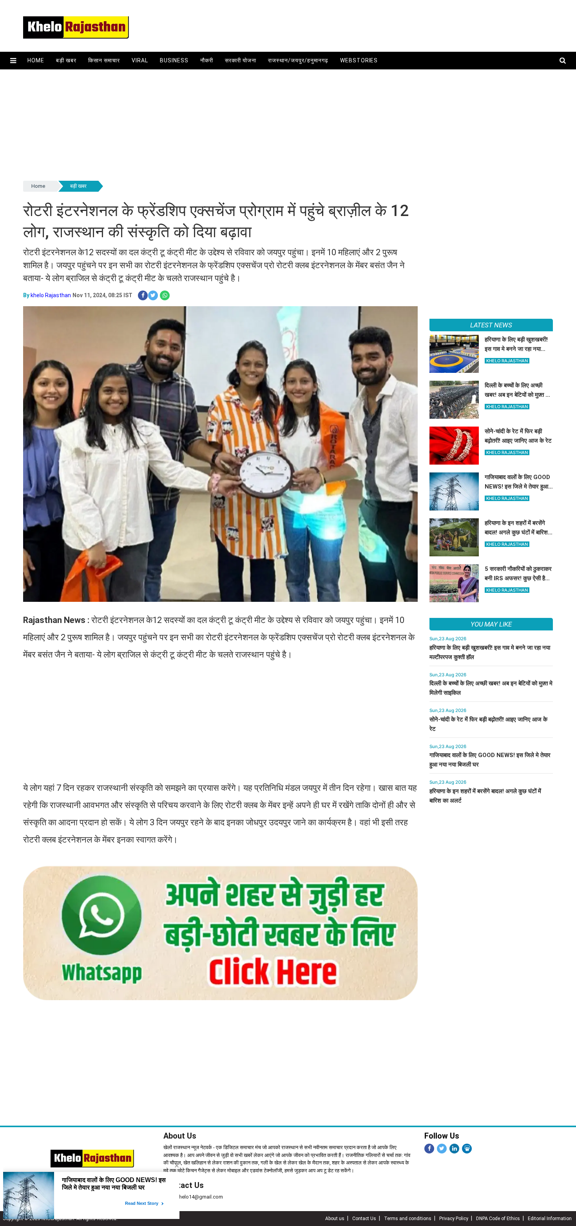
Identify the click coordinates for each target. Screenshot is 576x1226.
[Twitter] (442, 1148)
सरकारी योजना (240, 60)
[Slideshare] (467, 1148)
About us (334, 1218)
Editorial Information (550, 1218)
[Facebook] (429, 1148)
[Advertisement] (258, 124)
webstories (359, 60)
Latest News (491, 325)
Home (35, 60)
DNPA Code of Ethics (498, 1218)
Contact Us (183, 1185)
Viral (140, 60)
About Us (179, 1136)
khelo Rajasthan (51, 295)
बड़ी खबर (66, 60)
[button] (13, 60)
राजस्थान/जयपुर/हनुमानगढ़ (298, 60)
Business (174, 60)
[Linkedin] (454, 1148)
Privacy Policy (453, 1218)
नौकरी (206, 60)
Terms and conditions (407, 1218)
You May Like (491, 624)
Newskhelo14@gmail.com (193, 1197)
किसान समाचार (104, 60)
